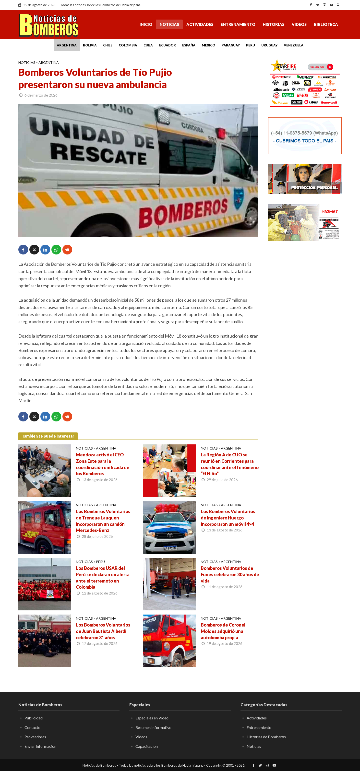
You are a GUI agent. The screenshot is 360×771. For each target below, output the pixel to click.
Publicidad (33, 718)
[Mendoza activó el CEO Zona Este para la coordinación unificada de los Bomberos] (44, 470)
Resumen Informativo (153, 727)
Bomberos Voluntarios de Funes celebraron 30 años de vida (230, 574)
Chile (107, 45)
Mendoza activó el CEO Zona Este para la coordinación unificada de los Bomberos (102, 464)
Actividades (199, 24)
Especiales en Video (151, 718)
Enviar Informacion (40, 746)
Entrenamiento (238, 24)
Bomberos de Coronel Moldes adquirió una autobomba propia (223, 631)
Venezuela (293, 45)
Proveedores (35, 736)
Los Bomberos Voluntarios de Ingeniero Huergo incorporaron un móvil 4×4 (228, 518)
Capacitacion (146, 746)
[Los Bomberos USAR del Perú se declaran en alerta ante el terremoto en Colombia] (44, 583)
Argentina (67, 45)
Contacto (32, 727)
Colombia (128, 45)
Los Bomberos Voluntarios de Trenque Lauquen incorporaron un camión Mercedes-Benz (103, 521)
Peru (250, 45)
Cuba (148, 45)
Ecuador (167, 45)
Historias (273, 24)
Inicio (146, 24)
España (188, 45)
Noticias (169, 24)
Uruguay (269, 45)
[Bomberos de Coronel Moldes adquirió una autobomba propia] (169, 640)
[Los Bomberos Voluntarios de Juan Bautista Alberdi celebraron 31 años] (44, 640)
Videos (299, 24)
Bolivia (90, 45)
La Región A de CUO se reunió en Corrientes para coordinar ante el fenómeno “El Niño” (230, 464)
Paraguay (231, 45)
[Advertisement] (305, 324)
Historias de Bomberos (266, 736)
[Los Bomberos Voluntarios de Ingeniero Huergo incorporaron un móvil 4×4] (169, 526)
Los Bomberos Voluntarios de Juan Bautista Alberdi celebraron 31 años (103, 631)
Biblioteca (326, 24)
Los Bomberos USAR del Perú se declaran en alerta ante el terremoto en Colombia (103, 577)
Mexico (208, 45)
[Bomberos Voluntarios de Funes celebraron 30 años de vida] (169, 583)
